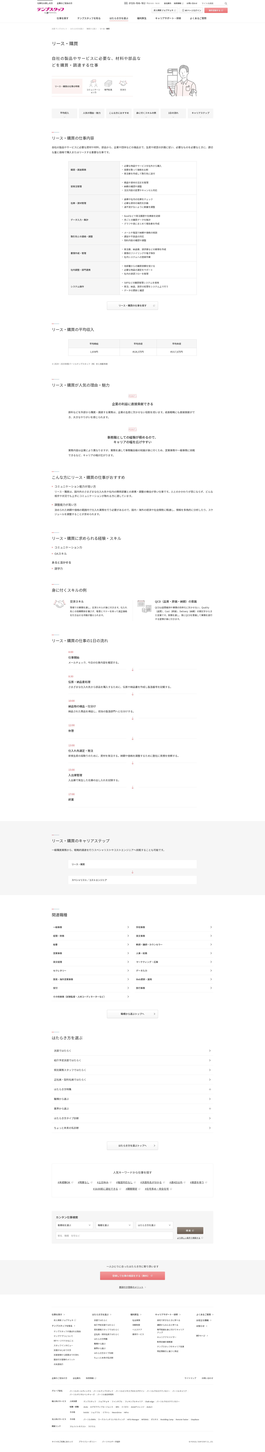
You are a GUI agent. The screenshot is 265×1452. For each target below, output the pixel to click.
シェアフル (95, 1412)
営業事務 (57, 953)
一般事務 (57, 927)
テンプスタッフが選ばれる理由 (67, 1331)
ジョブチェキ (103, 1401)
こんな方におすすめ (119, 112)
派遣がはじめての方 (62, 1350)
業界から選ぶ (100, 1348)
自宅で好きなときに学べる (168, 1320)
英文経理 (57, 961)
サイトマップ (190, 1378)
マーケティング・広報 (147, 961)
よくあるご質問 (198, 18)
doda (86, 1407)
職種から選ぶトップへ (132, 1013)
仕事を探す (62, 18)
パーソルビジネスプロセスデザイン (130, 1391)
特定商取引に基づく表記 (167, 1351)
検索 (226, 3)
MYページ (200, 1335)
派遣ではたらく (62, 1050)
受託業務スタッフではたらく (70, 1070)
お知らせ (200, 1325)
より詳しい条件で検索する (188, 1237)
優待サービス (138, 1334)
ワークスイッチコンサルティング (111, 1419)
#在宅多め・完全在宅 (157, 1189)
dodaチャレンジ (137, 1407)
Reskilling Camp (167, 1419)
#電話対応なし (124, 1182)
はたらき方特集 (101, 1339)
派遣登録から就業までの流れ (66, 1354)
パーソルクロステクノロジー (158, 1391)
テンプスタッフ (90, 1401)
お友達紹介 (58, 1364)
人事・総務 (141, 953)
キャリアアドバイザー (166, 1337)
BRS (117, 1407)
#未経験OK (64, 1182)
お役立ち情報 (202, 1320)
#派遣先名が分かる (151, 1182)
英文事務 (140, 935)
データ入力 (141, 970)
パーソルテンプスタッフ (103, 1391)
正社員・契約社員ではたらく (70, 1079)
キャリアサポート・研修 (168, 18)
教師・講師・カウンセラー (149, 944)
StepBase (195, 1419)
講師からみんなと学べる (167, 1324)
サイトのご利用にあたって (62, 1441)
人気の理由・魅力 (92, 112)
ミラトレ (106, 1412)
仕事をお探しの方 (45, 3)
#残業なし (83, 1182)
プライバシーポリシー (88, 1441)
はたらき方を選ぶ (118, 18)
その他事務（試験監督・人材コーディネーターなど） (79, 996)
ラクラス (91, 1426)
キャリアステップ (200, 112)
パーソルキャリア (179, 1391)
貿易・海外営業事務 (63, 979)
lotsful (86, 1412)
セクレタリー (59, 970)
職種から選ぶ (61, 1099)
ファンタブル (117, 1401)
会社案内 (167, 3)
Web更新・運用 (144, 979)
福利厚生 (141, 18)
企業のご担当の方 (64, 3)
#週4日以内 (175, 1182)
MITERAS (145, 1419)
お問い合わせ (192, 3)
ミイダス (124, 1407)
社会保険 (136, 1320)
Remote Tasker (182, 1419)
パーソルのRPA (90, 1419)
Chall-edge (149, 1401)
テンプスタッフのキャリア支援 (170, 1346)
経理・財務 (58, 935)
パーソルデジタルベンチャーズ (82, 1394)
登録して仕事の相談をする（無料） (131, 1275)
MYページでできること (64, 1340)
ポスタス (154, 1419)
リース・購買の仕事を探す (133, 305)
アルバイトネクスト (78, 1426)
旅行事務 (140, 988)
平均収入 (64, 112)
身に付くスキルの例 (146, 112)
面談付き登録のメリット (131, 1287)
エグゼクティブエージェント (101, 1407)
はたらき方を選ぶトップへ (132, 1145)
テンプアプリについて (63, 1336)
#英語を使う (197, 1182)
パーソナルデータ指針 (111, 1441)
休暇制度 (136, 1324)
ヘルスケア (137, 1329)
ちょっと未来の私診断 (66, 1128)
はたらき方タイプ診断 (66, 1118)
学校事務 (140, 927)
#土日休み (102, 1182)
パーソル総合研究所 (105, 1394)
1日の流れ (173, 112)
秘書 (55, 944)
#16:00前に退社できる (105, 1189)
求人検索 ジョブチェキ (163, 10)
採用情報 (177, 3)
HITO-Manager (133, 1419)
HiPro (126, 1412)
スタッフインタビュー (63, 1345)
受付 (55, 988)
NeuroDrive (117, 1412)
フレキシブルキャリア (134, 1401)
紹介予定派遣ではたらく (67, 1060)
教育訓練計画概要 (165, 1341)
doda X (149, 1407)
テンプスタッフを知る (89, 18)
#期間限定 (131, 1189)
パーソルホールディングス (80, 1391)
